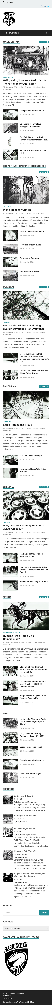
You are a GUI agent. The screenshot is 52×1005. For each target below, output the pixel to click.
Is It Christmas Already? (31, 456)
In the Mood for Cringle (17, 209)
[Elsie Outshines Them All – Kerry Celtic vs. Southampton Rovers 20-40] (10, 667)
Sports (17, 632)
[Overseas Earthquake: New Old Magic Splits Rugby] (10, 371)
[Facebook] (41, 6)
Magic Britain (8, 77)
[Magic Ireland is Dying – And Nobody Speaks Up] (10, 696)
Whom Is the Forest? (29, 271)
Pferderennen (8, 632)
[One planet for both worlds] (10, 111)
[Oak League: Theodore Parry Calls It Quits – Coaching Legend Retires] (10, 682)
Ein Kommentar (38, 213)
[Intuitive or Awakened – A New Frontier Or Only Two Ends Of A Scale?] (10, 568)
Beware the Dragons (29, 258)
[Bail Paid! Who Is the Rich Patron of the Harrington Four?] (10, 137)
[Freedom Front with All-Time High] (10, 151)
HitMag (31, 1002)
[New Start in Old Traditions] (10, 232)
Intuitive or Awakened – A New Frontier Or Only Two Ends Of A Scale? (34, 569)
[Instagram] (45, 6)
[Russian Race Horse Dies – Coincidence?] (26, 630)
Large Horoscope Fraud (17, 424)
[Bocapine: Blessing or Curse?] (10, 582)
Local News (7, 207)
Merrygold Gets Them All (25, 851)
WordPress (20, 1002)
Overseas (6, 322)
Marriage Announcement (25, 816)
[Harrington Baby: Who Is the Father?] (10, 469)
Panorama (7, 422)
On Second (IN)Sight (23, 796)
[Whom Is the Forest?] (10, 272)
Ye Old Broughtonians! (24, 829)
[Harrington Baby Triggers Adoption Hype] (10, 554)
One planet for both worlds (32, 111)
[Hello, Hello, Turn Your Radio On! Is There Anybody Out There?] (26, 48)
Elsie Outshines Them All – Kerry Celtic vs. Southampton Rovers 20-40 (33, 669)
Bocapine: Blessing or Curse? (34, 582)
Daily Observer (33, 14)
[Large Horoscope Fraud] (26, 420)
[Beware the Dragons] (10, 258)
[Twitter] (48, 6)
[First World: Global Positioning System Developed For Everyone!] (26, 320)
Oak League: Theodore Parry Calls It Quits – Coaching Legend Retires (33, 683)
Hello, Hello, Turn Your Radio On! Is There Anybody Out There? (33, 721)
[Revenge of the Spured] (10, 245)
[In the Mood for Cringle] (26, 177)
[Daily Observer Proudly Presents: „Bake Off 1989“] (26, 520)
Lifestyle (6, 522)
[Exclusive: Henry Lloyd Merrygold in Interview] (10, 124)
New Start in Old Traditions (32, 231)
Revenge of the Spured (30, 245)
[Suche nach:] (26, 912)
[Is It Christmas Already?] (10, 456)
